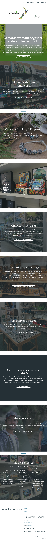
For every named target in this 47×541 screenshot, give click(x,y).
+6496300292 (30, 525)
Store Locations (30, 2)
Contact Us (43, 2)
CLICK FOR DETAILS (23, 56)
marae (23, 282)
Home (23, 2)
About (37, 2)
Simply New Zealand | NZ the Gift (31, 536)
